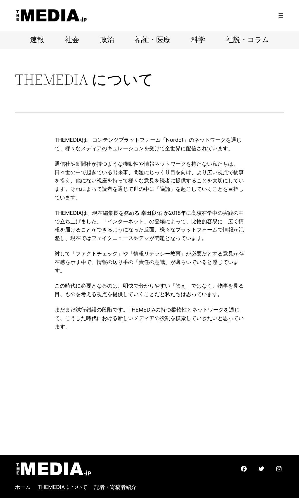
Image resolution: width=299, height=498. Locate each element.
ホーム (23, 487)
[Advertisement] (149, 411)
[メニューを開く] (280, 15)
